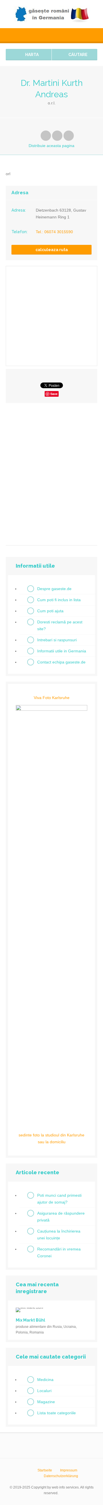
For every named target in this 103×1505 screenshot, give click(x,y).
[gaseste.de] (51, 14)
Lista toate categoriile (56, 1413)
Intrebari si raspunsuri (57, 640)
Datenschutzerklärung (61, 1476)
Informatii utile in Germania (61, 651)
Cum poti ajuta (50, 611)
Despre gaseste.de (54, 588)
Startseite (44, 1470)
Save (54, 394)
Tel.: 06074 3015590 (54, 232)
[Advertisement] (51, 472)
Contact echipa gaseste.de (61, 662)
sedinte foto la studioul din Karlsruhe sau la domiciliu (51, 1138)
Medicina (45, 1379)
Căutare (78, 54)
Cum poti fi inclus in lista (59, 600)
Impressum (68, 1470)
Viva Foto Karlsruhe (52, 697)
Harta (31, 54)
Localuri (44, 1390)
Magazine (46, 1401)
